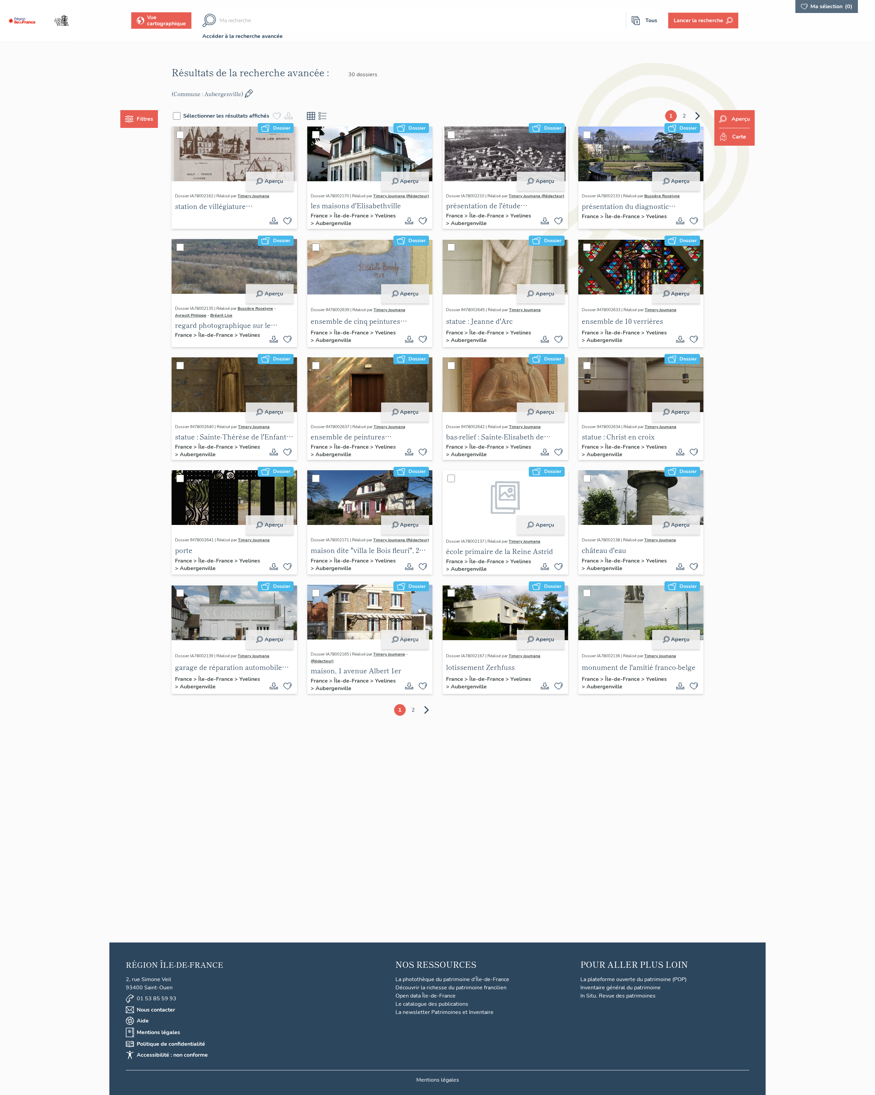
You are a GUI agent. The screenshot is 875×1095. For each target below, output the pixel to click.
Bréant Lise (221, 315)
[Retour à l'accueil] (22, 20)
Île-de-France (352, 216)
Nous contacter (156, 1010)
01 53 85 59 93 (156, 998)
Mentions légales (158, 1032)
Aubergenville (333, 223)
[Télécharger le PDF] (274, 220)
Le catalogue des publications (431, 1004)
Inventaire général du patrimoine (620, 987)
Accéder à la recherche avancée (242, 36)
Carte (739, 137)
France (320, 216)
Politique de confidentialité (171, 1044)
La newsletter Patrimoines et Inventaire (444, 1012)
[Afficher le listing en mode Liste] (323, 116)
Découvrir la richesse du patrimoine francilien (451, 987)
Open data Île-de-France (425, 996)
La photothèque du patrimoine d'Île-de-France (452, 979)
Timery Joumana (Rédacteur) (401, 196)
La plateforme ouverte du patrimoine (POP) (633, 979)
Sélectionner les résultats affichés (226, 116)
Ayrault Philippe (190, 315)
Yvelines (385, 216)
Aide (143, 1021)
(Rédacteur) (322, 661)
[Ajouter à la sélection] (287, 220)
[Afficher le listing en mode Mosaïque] (311, 116)
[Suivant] (697, 116)
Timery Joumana (253, 196)
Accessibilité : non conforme (172, 1055)
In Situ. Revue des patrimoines (618, 996)
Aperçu (274, 181)
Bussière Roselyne (662, 196)
